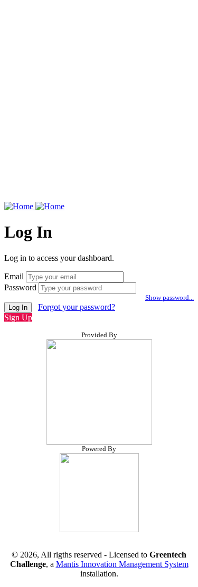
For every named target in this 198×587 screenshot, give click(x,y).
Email (14, 276)
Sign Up (18, 317)
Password (20, 287)
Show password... (169, 297)
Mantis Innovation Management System (122, 564)
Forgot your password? (76, 306)
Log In (17, 307)
